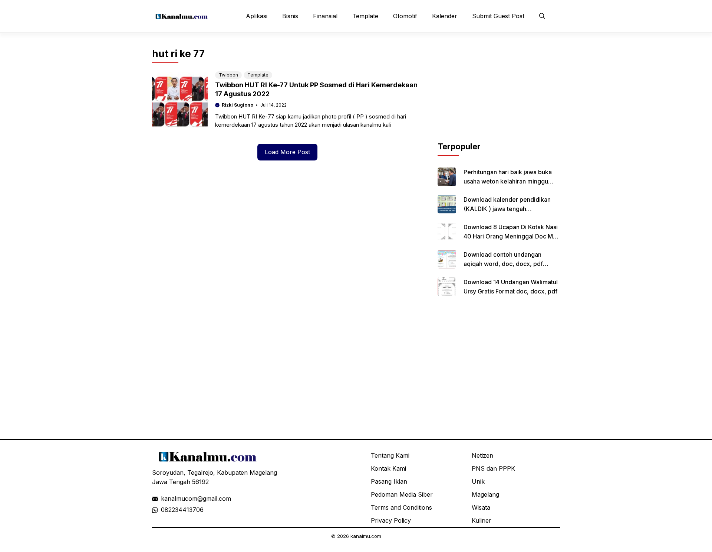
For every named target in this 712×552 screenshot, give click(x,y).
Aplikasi (256, 16)
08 (164, 509)
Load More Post (287, 152)
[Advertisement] (499, 94)
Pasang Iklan (389, 481)
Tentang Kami (390, 455)
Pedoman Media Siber (402, 494)
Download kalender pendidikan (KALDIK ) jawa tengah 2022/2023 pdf (507, 209)
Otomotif (405, 16)
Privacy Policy (391, 520)
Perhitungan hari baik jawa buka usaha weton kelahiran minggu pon (508, 181)
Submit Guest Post (498, 16)
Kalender (444, 16)
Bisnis (290, 16)
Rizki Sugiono (237, 105)
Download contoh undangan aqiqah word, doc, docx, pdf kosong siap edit (503, 264)
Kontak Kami (388, 468)
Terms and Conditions (401, 507)
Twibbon (228, 75)
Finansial (325, 16)
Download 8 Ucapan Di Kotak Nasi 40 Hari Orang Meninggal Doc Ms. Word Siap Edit (511, 236)
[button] (542, 16)
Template (365, 16)
